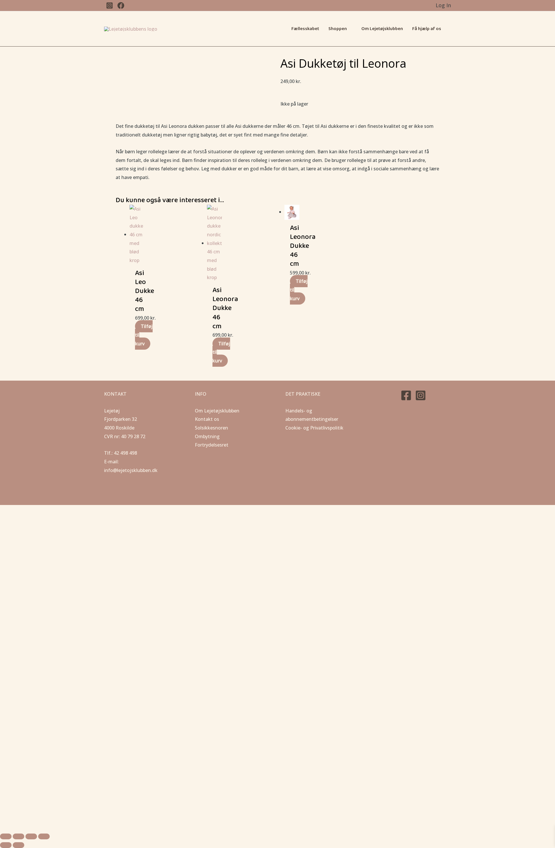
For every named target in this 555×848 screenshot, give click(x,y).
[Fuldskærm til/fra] (18, 836)
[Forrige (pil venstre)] (6, 845)
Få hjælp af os (426, 28)
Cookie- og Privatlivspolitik (314, 428)
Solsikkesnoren (211, 428)
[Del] (31, 836)
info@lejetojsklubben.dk (131, 470)
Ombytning (207, 436)
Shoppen (337, 28)
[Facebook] (406, 395)
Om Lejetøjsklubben (382, 28)
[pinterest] (109, 5)
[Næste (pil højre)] (18, 845)
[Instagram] (420, 395)
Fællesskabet (305, 28)
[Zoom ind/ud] (6, 836)
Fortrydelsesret (211, 445)
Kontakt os (207, 419)
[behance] (120, 5)
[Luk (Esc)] (44, 836)
